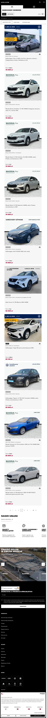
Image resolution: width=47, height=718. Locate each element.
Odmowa (8, 715)
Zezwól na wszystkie (37, 715)
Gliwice (3, 651)
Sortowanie (10, 14)
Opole (2, 648)
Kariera (3, 632)
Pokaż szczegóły (38, 712)
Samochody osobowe (6, 617)
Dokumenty (4, 635)
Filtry (4, 14)
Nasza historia (5, 629)
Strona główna (4, 18)
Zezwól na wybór (23, 715)
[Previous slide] (3, 564)
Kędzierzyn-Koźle (5, 663)
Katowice (3, 654)
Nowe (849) (16, 22)
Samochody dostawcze (7, 620)
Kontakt (3, 638)
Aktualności (4, 626)
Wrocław (3, 657)
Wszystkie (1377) (7, 22)
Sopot (2, 660)
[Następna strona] (36, 510)
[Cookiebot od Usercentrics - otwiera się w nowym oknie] (39, 693)
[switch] (17, 709)
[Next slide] (43, 564)
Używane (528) (26, 22)
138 (33, 510)
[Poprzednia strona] (10, 510)
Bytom (3, 666)
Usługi (2, 623)
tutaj (21, 602)
